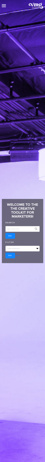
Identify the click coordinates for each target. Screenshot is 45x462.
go (10, 236)
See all (17, 255)
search (10, 223)
